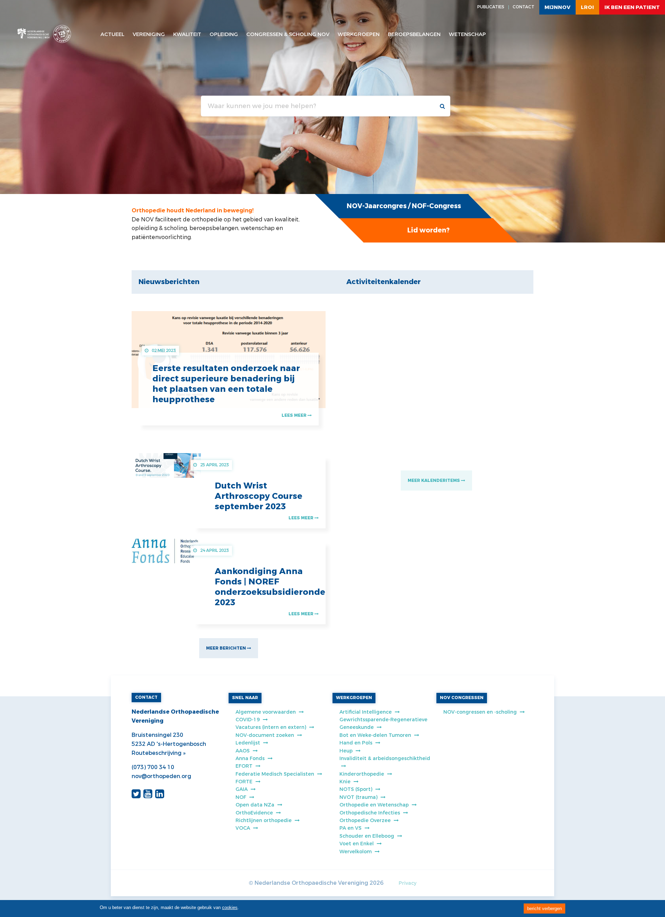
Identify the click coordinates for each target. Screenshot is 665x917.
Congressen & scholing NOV (287, 34)
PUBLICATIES (490, 7)
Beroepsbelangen (414, 34)
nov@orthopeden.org (161, 776)
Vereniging (149, 34)
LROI (587, 7)
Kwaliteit (187, 34)
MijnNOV (557, 7)
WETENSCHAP (467, 34)
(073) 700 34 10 (153, 767)
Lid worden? (428, 230)
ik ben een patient (632, 7)
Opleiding (224, 34)
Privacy (407, 883)
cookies (230, 907)
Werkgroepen (359, 34)
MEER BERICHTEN (226, 648)
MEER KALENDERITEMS (434, 480)
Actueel (112, 34)
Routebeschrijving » (158, 753)
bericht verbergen (544, 908)
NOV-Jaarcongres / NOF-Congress (404, 206)
